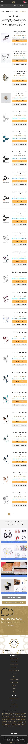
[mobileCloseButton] (2, 2)
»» (21, 514)
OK (11, 742)
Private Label (14, 661)
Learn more (15, 742)
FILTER (5, 5)
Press (14, 688)
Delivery (14, 685)
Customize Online (14, 679)
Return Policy (14, 701)
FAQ (14, 676)
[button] (26, 2)
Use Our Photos (14, 682)
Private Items (14, 667)
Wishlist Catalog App (14, 670)
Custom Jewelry (14, 664)
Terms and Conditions (14, 698)
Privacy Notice (14, 704)
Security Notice (14, 707)
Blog (14, 691)
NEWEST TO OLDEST (19, 5)
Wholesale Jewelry (14, 658)
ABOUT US (14, 734)
